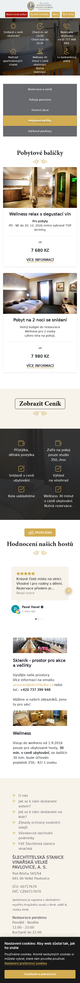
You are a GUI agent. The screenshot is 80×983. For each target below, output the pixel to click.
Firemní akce (40, 110)
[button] (40, 403)
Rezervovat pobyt (16, 14)
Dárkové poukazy (40, 131)
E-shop (69, 14)
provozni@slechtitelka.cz (33, 685)
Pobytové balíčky (40, 120)
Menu (56, 14)
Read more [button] (25, 593)
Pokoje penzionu (40, 99)
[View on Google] (15, 609)
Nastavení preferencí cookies (26, 963)
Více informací (40, 260)
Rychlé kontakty (40, 14)
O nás (23, 796)
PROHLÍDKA (43, 532)
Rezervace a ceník (40, 89)
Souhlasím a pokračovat (40, 974)
